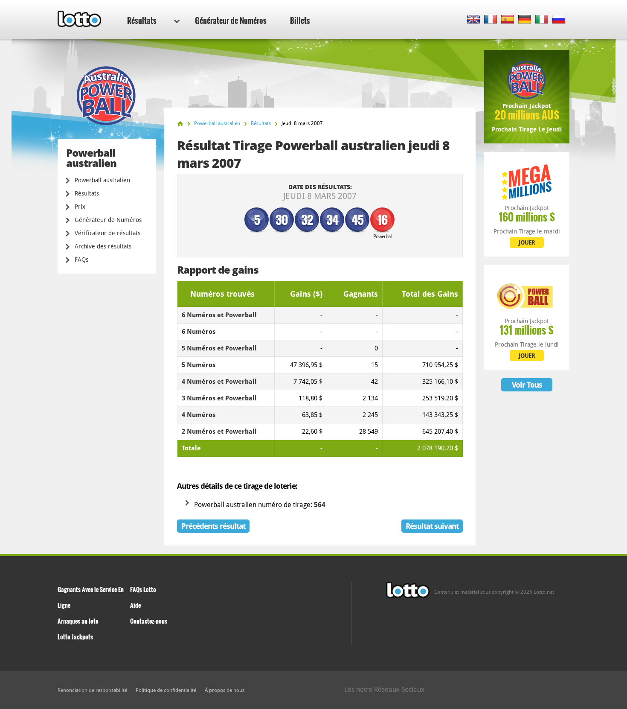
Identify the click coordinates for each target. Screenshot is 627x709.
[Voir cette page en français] (490, 20)
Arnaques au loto (78, 620)
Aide (135, 605)
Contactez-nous (148, 620)
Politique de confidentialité (166, 690)
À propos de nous (224, 690)
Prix (80, 206)
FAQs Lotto (143, 589)
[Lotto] (180, 123)
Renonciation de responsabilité (92, 690)
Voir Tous (527, 384)
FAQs (81, 259)
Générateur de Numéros (231, 20)
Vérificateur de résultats (107, 233)
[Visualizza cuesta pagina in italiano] (542, 20)
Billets (300, 20)
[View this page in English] (473, 20)
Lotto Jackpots (75, 636)
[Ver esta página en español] (507, 20)
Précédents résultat (213, 526)
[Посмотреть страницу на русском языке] (559, 20)
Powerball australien (102, 180)
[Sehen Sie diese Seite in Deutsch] (524, 20)
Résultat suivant (432, 526)
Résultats (142, 20)
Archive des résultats (103, 246)
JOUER (527, 242)
